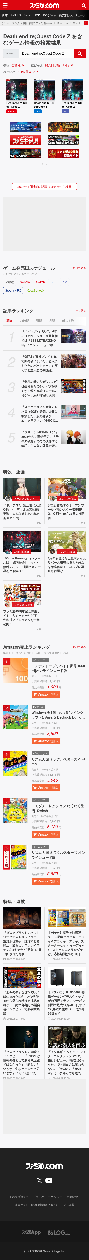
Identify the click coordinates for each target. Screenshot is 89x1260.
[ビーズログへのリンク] (59, 1232)
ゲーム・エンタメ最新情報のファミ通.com (27, 23)
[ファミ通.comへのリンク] (44, 5)
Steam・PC (13, 290)
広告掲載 (68, 1204)
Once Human (22, 551)
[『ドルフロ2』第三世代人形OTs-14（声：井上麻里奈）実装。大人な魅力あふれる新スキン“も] (22, 488)
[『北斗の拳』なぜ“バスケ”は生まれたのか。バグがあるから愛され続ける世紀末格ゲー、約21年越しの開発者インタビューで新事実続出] (73, 386)
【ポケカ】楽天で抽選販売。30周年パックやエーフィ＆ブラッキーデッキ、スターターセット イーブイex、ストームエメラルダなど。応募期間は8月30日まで (66, 943)
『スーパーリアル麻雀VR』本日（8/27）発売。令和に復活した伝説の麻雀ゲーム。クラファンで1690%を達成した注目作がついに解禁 (40, 414)
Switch (28, 15)
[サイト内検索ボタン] (84, 5)
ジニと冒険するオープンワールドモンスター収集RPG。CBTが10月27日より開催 (66, 511)
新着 (5, 15)
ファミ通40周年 (23, 604)
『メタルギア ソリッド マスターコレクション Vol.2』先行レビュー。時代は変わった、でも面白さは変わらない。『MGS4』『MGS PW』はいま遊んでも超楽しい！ (67, 1062)
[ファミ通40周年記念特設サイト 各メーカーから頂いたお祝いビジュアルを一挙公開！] (22, 594)
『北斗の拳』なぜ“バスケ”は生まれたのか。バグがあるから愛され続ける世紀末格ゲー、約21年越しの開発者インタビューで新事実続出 (39, 388)
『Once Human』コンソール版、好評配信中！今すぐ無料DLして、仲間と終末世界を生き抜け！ (22, 564)
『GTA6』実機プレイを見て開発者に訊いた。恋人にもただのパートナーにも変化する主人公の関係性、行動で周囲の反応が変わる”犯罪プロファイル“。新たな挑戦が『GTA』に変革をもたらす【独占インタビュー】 (40, 363)
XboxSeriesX (35, 290)
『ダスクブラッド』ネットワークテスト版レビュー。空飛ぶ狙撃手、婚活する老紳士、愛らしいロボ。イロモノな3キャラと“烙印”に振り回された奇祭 (22, 943)
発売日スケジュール (72, 15)
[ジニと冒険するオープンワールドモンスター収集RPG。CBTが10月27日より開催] (67, 488)
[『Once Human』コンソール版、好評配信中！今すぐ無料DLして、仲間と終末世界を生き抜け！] (22, 541)
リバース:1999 (67, 551)
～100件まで (26, 71)
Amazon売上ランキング (26, 647)
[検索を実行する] (80, 53)
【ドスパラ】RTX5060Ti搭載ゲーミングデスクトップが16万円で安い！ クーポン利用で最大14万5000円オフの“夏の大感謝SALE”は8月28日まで (66, 1002)
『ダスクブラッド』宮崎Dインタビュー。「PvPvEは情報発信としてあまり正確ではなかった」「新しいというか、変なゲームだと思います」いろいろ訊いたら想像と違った (21, 1062)
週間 (39, 320)
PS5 (38, 15)
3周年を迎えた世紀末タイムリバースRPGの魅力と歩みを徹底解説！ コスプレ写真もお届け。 (67, 564)
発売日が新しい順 (57, 65)
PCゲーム (49, 15)
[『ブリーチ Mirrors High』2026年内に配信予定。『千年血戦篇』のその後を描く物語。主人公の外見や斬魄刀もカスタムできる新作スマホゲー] (73, 437)
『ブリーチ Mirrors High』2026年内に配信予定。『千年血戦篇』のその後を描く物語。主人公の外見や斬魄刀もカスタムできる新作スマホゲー (40, 439)
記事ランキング (18, 310)
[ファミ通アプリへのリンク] (31, 1232)
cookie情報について (44, 1204)
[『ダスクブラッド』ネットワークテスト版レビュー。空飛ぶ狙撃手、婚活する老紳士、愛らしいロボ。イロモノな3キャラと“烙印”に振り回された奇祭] (22, 918)
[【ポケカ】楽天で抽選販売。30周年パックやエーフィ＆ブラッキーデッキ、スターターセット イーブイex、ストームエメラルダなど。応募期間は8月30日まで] (67, 918)
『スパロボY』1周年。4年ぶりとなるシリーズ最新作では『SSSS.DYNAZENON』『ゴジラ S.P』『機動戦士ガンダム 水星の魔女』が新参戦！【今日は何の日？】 (40, 338)
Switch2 (15, 15)
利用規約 (73, 1196)
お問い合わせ (19, 1196)
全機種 (16, 65)
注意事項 (21, 1204)
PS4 (64, 282)
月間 (52, 320)
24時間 (24, 320)
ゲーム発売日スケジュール (29, 267)
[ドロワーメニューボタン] (5, 5)
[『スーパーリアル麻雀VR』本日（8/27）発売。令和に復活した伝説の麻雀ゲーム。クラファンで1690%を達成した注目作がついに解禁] (73, 411)
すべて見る (79, 267)
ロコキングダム (68, 498)
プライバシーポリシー (47, 1196)
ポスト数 (68, 320)
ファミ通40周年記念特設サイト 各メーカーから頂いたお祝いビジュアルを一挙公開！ (21, 617)
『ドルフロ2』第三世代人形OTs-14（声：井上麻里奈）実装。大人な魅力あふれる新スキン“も (22, 511)
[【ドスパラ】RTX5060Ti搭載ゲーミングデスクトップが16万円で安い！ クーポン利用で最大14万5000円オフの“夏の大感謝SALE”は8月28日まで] (67, 977)
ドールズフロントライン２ (27, 498)
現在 (10, 320)
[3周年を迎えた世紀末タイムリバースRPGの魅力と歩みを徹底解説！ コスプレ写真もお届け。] (67, 541)
